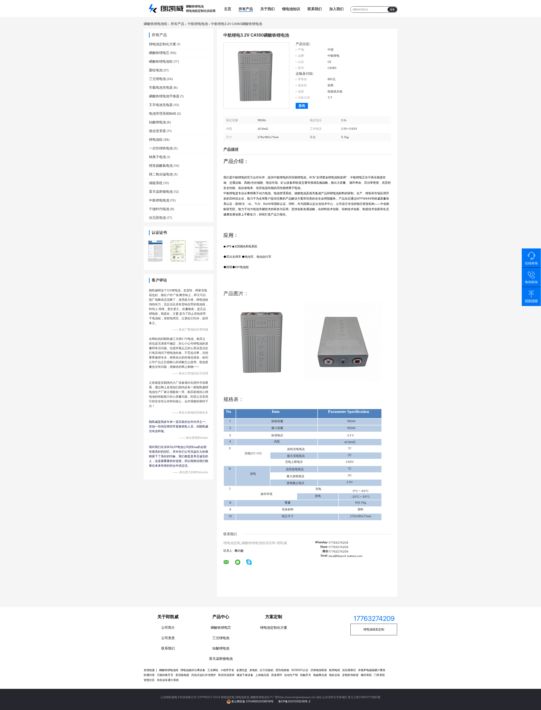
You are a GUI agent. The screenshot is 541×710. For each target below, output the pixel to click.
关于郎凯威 (168, 616)
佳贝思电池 (157, 218)
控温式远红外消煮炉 (203, 675)
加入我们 (336, 9)
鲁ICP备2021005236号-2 (294, 701)
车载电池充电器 (161, 87)
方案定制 (273, 616)
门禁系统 (379, 675)
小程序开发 (227, 670)
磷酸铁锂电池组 (155, 24)
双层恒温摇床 (226, 675)
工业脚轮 (212, 670)
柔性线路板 (282, 670)
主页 (227, 9)
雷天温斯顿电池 (161, 192)
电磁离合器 (320, 675)
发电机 (253, 670)
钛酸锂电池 (157, 122)
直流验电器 (182, 675)
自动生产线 (291, 675)
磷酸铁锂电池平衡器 (164, 96)
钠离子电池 (157, 157)
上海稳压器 (262, 675)
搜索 (392, 9)
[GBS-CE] (178, 251)
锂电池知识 (291, 9)
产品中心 (220, 616)
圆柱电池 (156, 70)
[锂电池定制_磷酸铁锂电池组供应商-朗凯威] (167, 8)
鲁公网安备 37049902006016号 (252, 701)
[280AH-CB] (155, 251)
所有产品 (246, 9)
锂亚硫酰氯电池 (161, 166)
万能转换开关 (165, 675)
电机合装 (334, 675)
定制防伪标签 (350, 675)
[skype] (249, 562)
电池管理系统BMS (162, 114)
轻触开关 (305, 675)
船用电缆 (334, 670)
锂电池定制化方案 (162, 44)
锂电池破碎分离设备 (192, 670)
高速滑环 (276, 675)
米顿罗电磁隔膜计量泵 (371, 670)
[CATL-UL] (201, 251)
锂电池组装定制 (373, 629)
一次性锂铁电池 (161, 148)
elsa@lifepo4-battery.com (345, 556)
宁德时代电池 (159, 209)
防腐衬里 (149, 675)
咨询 (301, 106)
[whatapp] (237, 562)
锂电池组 (156, 140)
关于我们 (267, 9)
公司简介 (168, 628)
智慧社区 (149, 680)
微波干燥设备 (245, 675)
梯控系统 (366, 675)
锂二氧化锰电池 (161, 174)
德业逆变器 (157, 131)
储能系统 (156, 183)
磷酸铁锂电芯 (159, 53)
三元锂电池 (157, 79)
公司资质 (168, 638)
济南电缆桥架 (318, 670)
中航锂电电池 (198, 24)
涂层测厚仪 (349, 670)
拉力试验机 (266, 670)
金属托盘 (241, 670)
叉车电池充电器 (161, 105)
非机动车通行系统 (168, 680)
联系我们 (314, 9)
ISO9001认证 (299, 670)
